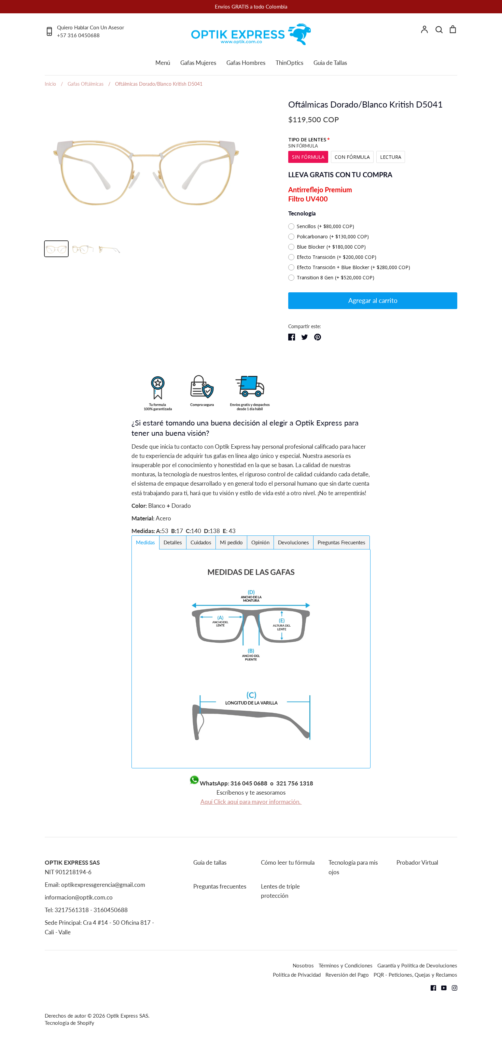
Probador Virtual (417, 862)
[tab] (145, 542)
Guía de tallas (209, 862)
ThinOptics (289, 62)
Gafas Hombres (245, 62)
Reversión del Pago (347, 975)
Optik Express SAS (127, 1016)
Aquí (207, 801)
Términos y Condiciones (346, 965)
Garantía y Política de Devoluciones (417, 965)
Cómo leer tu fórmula (288, 862)
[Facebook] (431, 987)
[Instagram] (452, 987)
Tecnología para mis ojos (353, 867)
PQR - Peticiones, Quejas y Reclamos (415, 975)
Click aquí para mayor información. (258, 801)
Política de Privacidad (297, 975)
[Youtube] (441, 987)
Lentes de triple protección (280, 891)
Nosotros (303, 965)
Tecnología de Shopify (69, 1023)
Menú (162, 62)
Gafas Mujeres (198, 62)
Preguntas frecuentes (219, 886)
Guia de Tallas (330, 62)
